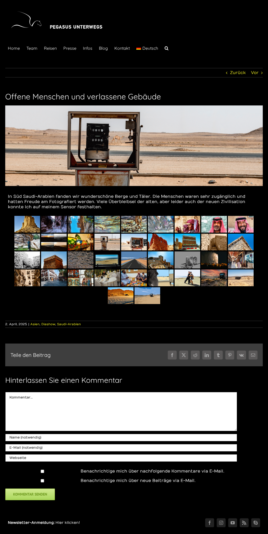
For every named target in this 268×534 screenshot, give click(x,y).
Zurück (238, 72)
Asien (35, 324)
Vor (255, 72)
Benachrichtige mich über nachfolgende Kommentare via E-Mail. (152, 471)
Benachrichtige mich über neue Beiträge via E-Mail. (138, 480)
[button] (167, 47)
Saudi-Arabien (69, 324)
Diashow (48, 324)
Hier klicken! (67, 522)
